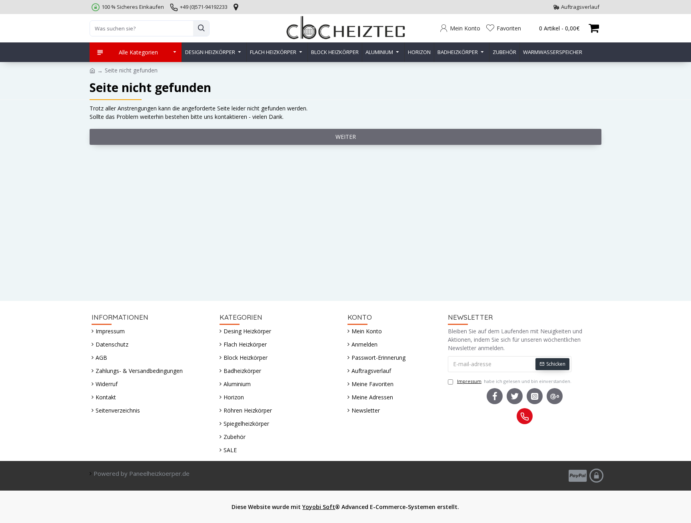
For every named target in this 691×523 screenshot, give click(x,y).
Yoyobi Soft (318, 507)
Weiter (346, 136)
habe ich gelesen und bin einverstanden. (514, 381)
